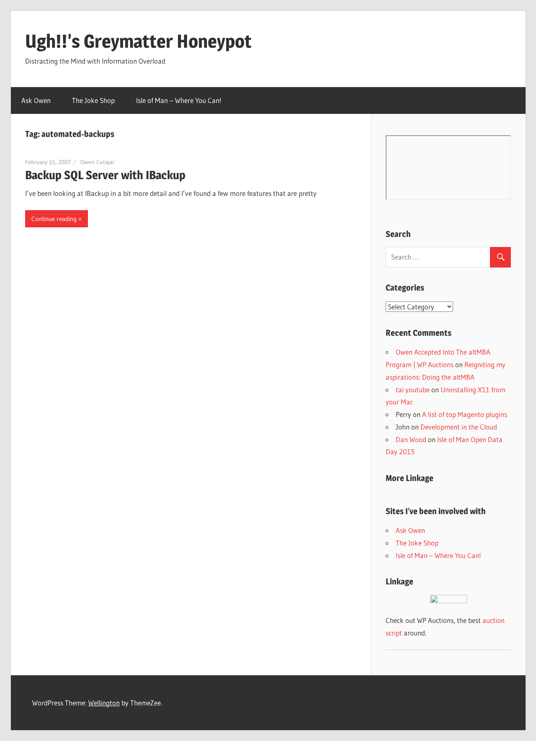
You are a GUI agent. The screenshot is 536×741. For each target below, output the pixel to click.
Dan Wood (411, 439)
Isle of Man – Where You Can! (179, 100)
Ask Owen (36, 100)
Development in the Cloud (458, 426)
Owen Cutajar (97, 162)
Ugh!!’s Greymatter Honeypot (138, 41)
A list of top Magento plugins (464, 414)
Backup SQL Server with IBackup (105, 175)
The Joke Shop (93, 100)
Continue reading (54, 219)
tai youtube (413, 389)
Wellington (104, 702)
